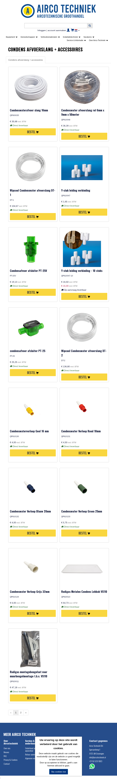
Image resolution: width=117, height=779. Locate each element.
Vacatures (87, 37)
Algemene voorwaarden (34, 758)
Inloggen (41, 30)
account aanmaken (57, 30)
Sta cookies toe (58, 771)
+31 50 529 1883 (95, 761)
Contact (7, 763)
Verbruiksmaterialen (49, 37)
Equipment (10, 37)
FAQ (5, 756)
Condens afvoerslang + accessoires (25, 60)
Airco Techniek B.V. (96, 745)
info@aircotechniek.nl (97, 757)
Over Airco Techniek (97, 40)
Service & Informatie (75, 40)
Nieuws (6, 752)
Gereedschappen (28, 37)
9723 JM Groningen (96, 753)
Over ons (7, 748)
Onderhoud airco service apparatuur (34, 749)
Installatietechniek (70, 37)
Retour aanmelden (32, 754)
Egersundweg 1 (94, 749)
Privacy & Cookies (10, 759)
